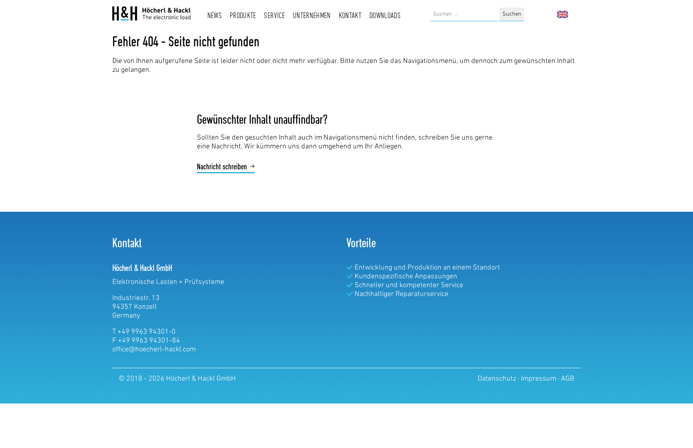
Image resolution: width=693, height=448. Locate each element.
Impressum (539, 379)
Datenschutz (498, 379)
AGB (567, 379)
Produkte (243, 16)
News (214, 16)
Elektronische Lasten (144, 282)
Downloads (385, 16)
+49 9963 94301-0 (147, 332)
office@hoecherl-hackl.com (154, 349)
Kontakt (350, 16)
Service (274, 16)
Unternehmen (312, 16)
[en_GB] (562, 14)
